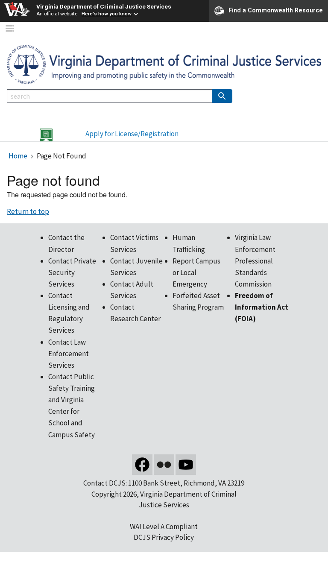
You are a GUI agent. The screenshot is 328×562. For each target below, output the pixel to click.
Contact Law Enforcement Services (68, 353)
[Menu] (9, 29)
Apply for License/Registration (132, 133)
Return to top (28, 211)
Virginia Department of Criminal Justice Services (103, 6)
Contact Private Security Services (72, 272)
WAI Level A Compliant (164, 526)
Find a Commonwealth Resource (275, 10)
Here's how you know (107, 14)
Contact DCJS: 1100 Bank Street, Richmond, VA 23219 (163, 483)
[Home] (164, 64)
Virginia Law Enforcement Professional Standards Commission (255, 261)
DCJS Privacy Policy (164, 537)
